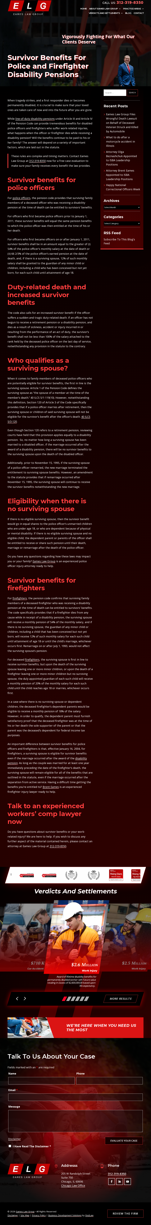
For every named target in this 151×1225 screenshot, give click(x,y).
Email (13, 1090)
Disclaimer (14, 1139)
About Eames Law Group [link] (103, 9)
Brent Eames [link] (51, 787)
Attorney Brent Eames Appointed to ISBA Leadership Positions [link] (120, 175)
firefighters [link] (20, 598)
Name (12, 1073)
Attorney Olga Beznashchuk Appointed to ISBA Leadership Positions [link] (121, 158)
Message (14, 1106)
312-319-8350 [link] (130, 2)
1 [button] (64, 999)
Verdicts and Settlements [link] (104, 13)
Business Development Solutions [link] (65, 1215)
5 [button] (82, 999)
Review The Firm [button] (125, 1213)
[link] (29, 7)
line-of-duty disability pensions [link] (35, 118)
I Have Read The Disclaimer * (32, 1146)
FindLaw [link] (89, 1215)
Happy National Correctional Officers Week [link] (123, 187)
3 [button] (73, 999)
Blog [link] (128, 13)
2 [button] (69, 999)
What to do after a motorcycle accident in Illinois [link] (120, 141)
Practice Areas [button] (132, 9)
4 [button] (77, 999)
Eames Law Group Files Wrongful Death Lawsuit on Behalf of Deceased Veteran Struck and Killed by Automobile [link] (122, 122)
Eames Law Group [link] (25, 1211)
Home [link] (83, 9)
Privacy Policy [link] (39, 1215)
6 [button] (86, 999)
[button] (17, 998)
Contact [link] (139, 13)
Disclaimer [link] (13, 1215)
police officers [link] (21, 198)
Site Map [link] (24, 1215)
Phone (80, 1073)
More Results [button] (120, 998)
